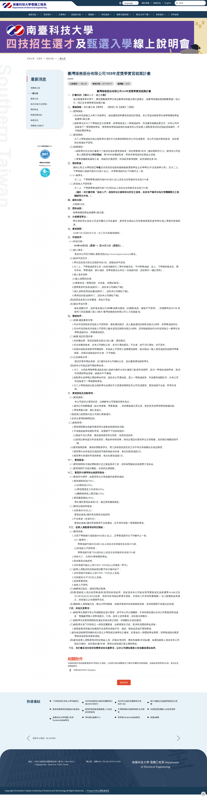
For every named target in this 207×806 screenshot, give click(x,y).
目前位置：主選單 (34, 58)
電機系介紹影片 (37, 125)
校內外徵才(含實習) (39, 104)
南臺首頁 (34, 120)
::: (0, 13)
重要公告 (34, 98)
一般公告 (62, 58)
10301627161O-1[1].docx (84, 670)
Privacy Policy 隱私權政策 (98, 790)
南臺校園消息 (36, 114)
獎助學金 (34, 109)
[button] (28, 738)
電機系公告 (35, 88)
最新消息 (50, 58)
